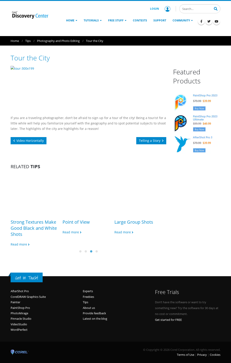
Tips (85, 302)
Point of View (76, 222)
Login (154, 9)
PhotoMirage (19, 313)
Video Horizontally (30, 140)
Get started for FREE (168, 320)
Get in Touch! (26, 277)
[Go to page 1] (80, 251)
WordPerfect (19, 330)
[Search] (215, 8)
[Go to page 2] (86, 251)
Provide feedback (94, 313)
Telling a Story (149, 140)
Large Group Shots (133, 222)
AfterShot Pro (20, 291)
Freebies (88, 297)
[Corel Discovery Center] (30, 14)
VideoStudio (19, 324)
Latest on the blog (95, 319)
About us (89, 308)
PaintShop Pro (20, 308)
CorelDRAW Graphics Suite (28, 297)
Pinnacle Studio (21, 319)
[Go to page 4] (96, 251)
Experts (88, 291)
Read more (19, 244)
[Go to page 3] (91, 251)
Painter (15, 302)
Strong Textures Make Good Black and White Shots (34, 228)
